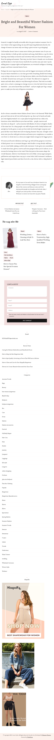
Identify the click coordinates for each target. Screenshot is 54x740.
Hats (3, 442)
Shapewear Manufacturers (9, 496)
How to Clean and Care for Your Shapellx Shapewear (16, 362)
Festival (4, 429)
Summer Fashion (7, 521)
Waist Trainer (6, 554)
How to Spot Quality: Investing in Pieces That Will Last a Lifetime (20, 358)
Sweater (4, 529)
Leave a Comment (33, 32)
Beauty (4, 387)
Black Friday (5, 396)
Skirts (3, 508)
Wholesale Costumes (8, 563)
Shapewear (5, 492)
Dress (5, 252)
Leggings (4, 458)
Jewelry (4, 450)
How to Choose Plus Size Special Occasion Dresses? (11, 266)
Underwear (5, 550)
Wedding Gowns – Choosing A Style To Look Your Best (26, 237)
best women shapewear (8, 391)
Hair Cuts (5, 437)
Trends (11, 258)
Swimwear (5, 533)
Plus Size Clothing (8, 255)
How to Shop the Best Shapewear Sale (12, 354)
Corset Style (6, 3)
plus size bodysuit (7, 479)
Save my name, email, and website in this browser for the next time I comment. (26, 315)
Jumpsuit (4, 454)
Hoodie (4, 446)
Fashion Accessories (7, 425)
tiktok (4, 542)
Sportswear (5, 513)
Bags (3, 383)
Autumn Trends (6, 379)
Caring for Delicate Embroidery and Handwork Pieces (17, 350)
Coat (3, 412)
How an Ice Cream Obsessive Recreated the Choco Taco (17, 366)
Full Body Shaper (6, 433)
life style (4, 462)
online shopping (6, 471)
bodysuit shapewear (8, 404)
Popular (27, 16)
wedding (4, 559)
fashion (4, 421)
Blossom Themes (46, 735)
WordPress (30, 737)
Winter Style (7, 260)
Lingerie (4, 467)
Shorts (4, 504)
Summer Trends (6, 525)
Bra (3, 408)
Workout (4, 571)
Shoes (3, 500)
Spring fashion (6, 517)
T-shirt (4, 538)
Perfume (4, 475)
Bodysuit (4, 400)
